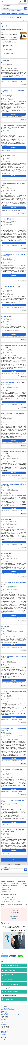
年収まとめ (3, 1019)
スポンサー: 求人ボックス (6, 150)
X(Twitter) (5, 956)
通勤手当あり (7, 874)
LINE (21, 956)
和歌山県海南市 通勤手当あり (16, 874)
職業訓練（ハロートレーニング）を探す (10, 1014)
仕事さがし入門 (4, 1018)
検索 (26, 8)
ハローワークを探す (5, 1027)
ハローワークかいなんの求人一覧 (9, 899)
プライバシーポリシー (6, 1036)
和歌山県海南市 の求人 (7, 889)
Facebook (13, 956)
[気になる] (20, 1)
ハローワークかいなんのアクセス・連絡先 (11, 901)
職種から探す (4, 1011)
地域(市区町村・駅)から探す (8, 1009)
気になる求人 (4, 1024)
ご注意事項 (3, 1034)
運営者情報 (3, 1032)
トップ (2, 874)
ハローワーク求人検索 (6, 1008)
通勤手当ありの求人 (6, 891)
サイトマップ (4, 1039)
